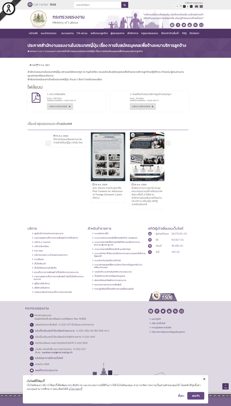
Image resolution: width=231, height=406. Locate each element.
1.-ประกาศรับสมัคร (56, 94)
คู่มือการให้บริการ (42, 283)
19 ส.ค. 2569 (60, 136)
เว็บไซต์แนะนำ (40, 263)
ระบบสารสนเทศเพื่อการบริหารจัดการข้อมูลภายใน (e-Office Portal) (118, 266)
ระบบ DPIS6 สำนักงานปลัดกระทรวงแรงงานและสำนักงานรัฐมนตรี (120, 255)
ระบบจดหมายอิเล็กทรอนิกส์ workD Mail (112, 249)
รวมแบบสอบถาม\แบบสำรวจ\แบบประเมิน (53, 292)
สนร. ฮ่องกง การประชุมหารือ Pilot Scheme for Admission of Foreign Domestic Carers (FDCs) (108, 192)
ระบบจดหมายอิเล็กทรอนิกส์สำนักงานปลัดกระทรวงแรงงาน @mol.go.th (117, 243)
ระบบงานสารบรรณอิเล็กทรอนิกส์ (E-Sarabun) (115, 238)
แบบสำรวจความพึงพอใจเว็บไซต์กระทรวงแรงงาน (56, 272)
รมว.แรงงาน (67, 33)
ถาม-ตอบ (38, 250)
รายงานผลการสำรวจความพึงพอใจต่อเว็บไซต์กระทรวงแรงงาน (59, 278)
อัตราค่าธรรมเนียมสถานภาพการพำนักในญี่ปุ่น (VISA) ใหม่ (67, 140)
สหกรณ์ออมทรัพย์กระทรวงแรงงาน (110, 280)
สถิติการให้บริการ (42, 287)
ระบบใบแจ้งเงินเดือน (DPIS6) (107, 260)
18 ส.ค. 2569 (139, 184)
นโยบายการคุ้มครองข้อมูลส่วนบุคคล (168, 332)
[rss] (195, 25)
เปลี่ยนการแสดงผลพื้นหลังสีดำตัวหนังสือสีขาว (184, 6)
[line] (172, 25)
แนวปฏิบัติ (156, 319)
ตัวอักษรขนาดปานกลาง (177, 6)
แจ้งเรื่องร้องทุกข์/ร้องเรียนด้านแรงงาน (55, 330)
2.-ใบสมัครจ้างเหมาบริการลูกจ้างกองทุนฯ (150, 94)
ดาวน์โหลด (39, 259)
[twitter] (184, 25)
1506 (53, 4)
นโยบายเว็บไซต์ (158, 323)
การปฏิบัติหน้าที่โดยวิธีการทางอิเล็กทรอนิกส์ (113, 289)
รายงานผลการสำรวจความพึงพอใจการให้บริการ (56, 238)
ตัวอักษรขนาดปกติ (174, 6)
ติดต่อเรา (194, 33)
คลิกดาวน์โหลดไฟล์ (57, 107)
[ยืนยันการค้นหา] (124, 5)
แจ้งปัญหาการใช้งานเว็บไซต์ (49, 358)
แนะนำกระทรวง (48, 33)
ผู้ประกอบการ (117, 33)
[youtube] (189, 25)
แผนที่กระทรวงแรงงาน (46, 370)
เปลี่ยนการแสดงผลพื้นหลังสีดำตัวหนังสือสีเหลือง (191, 6)
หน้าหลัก (33, 33)
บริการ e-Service (42, 242)
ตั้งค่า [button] (181, 395)
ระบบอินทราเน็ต (101, 233)
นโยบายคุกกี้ (75, 388)
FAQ (184, 33)
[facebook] (178, 25)
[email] (201, 25)
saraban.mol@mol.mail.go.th (57, 352)
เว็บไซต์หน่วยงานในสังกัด (45, 268)
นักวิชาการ (132, 33)
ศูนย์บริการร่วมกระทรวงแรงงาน (48, 233)
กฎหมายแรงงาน (149, 33)
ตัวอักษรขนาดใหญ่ (181, 6)
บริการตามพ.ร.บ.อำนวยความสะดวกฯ (51, 255)
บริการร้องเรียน (41, 246)
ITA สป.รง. (82, 33)
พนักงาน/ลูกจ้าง (99, 33)
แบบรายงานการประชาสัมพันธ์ (107, 284)
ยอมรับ (196, 395)
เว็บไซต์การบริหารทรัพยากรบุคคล (109, 276)
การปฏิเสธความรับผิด (161, 327)
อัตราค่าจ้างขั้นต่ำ (170, 33)
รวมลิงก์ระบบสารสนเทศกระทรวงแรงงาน (113, 271)
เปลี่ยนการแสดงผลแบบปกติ (188, 6)
